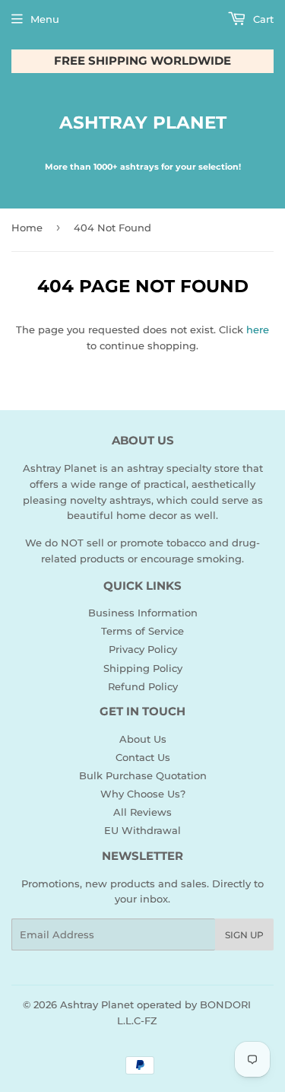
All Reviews (142, 812)
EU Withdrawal (142, 830)
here (257, 329)
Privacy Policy (143, 649)
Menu (44, 19)
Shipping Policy (142, 668)
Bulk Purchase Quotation (143, 775)
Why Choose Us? (142, 794)
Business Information (143, 612)
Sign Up (244, 935)
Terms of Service (142, 631)
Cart (262, 19)
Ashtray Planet (142, 122)
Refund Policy (143, 686)
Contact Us (143, 757)
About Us (142, 739)
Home (27, 227)
